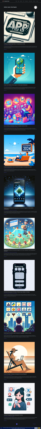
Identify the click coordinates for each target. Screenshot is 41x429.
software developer (6, 375)
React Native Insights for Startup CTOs (8, 210)
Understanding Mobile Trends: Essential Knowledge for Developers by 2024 (18, 166)
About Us (34, 1)
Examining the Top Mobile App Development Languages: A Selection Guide (17, 333)
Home (16, 1)
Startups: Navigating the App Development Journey (13, 415)
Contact (37, 1)
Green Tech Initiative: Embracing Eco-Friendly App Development (15, 84)
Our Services (26, 1)
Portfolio (21, 1)
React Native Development (7, 168)
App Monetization (6, 416)
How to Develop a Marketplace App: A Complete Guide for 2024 (15, 125)
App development (6, 334)
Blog (18, 1)
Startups (9, 416)
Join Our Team (30, 1)
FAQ (23, 1)
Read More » (5, 49)
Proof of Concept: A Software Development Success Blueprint (15, 374)
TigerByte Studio (6, 1)
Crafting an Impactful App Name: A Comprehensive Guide (14, 43)
